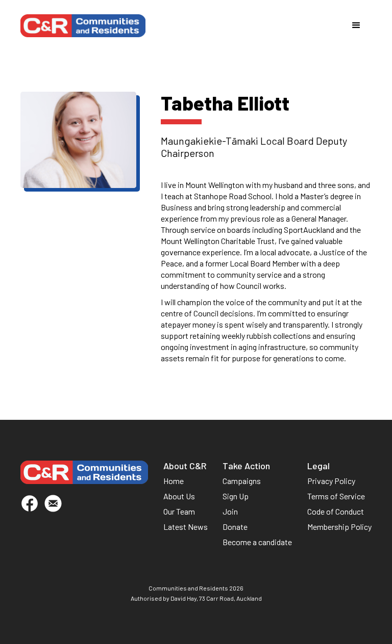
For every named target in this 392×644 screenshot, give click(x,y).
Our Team (179, 511)
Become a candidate (257, 542)
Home (173, 481)
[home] (82, 25)
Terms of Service (336, 496)
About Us (179, 496)
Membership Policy (339, 526)
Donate (235, 526)
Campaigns (242, 481)
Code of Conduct (335, 511)
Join (230, 511)
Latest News (185, 526)
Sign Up (236, 496)
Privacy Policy (331, 481)
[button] (356, 25)
